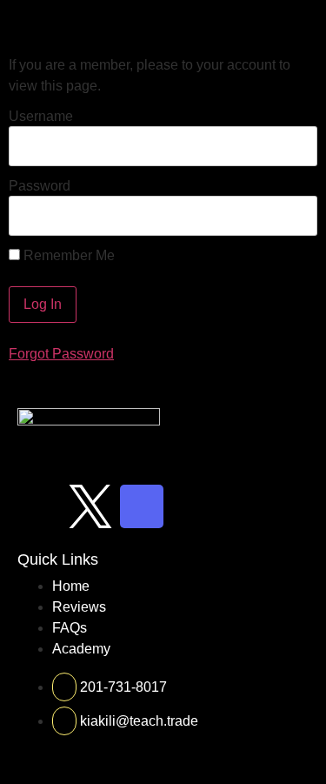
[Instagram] (39, 506)
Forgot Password (61, 353)
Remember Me (67, 256)
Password (39, 185)
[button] (303, 23)
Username (41, 116)
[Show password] (289, 216)
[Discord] (141, 506)
